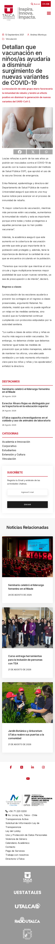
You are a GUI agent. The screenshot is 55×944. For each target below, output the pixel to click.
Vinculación (11, 39)
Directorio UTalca (15, 858)
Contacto (10, 846)
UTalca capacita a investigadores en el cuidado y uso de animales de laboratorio (26, 419)
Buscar (37, 4)
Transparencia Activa (17, 819)
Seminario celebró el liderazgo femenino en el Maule (26, 390)
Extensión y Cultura (13, 454)
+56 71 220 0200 (17, 811)
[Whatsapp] (46, 151)
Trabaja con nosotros (17, 854)
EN (44, 4)
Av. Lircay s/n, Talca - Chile (22, 815)
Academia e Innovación (16, 441)
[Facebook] (19, 151)
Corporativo (9, 446)
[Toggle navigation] (48, 13)
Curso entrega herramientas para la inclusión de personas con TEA (25, 660)
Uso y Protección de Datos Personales (26, 835)
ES (47, 4)
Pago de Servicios (15, 850)
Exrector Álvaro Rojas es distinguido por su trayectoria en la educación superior (26, 405)
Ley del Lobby (13, 831)
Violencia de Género (16, 839)
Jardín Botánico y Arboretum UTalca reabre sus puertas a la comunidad (26, 735)
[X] (33, 151)
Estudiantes (9, 450)
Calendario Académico (17, 843)
